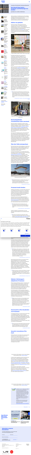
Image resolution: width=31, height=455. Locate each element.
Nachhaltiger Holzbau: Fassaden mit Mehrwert (6, 25)
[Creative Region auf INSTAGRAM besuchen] (17, 448)
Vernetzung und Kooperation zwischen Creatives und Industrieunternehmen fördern (6, 31)
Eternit (23, 29)
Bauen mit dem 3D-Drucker (5, 17)
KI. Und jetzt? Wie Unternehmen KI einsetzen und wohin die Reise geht (15, 422)
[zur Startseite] (3, 2)
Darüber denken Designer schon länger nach (21, 216)
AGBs (16, 446)
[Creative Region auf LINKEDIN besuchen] (16, 448)
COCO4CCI (2, 101)
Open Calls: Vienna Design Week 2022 (5, 88)
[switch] (12, 230)
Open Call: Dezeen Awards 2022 (5, 93)
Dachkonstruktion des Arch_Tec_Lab (16, 154)
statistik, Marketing (24, 355)
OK (25, 235)
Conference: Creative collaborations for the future (6, 78)
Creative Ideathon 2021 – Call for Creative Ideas (6, 52)
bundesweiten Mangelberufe (21, 67)
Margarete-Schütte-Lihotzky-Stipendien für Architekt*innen (6, 71)
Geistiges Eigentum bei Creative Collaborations (6, 21)
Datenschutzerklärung (18, 444)
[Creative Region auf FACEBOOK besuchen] (18, 448)
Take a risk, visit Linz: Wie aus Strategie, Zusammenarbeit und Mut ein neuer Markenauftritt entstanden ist (25, 422)
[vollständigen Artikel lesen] (2, 17)
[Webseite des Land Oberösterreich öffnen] (11, 452)
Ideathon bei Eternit (5, 98)
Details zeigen (27, 233)
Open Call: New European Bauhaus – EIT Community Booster (6, 63)
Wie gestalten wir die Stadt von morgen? (5, 57)
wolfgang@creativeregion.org (23, 364)
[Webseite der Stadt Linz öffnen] (5, 452)
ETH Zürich (19, 153)
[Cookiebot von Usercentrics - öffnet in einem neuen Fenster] (27, 218)
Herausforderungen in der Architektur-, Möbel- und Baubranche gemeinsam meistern (6, 39)
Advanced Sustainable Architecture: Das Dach (19, 370)
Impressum (17, 445)
